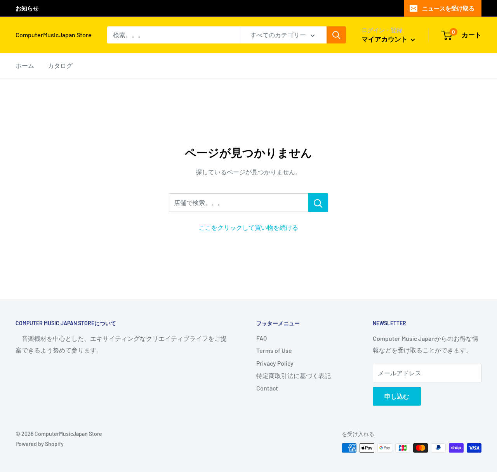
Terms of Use (274, 350)
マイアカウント (385, 39)
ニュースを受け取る (448, 8)
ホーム (25, 65)
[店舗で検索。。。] (318, 202)
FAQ (261, 338)
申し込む (396, 396)
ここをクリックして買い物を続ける (248, 227)
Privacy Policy (275, 363)
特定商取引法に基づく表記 (293, 375)
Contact (267, 388)
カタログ (60, 65)
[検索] (336, 34)
